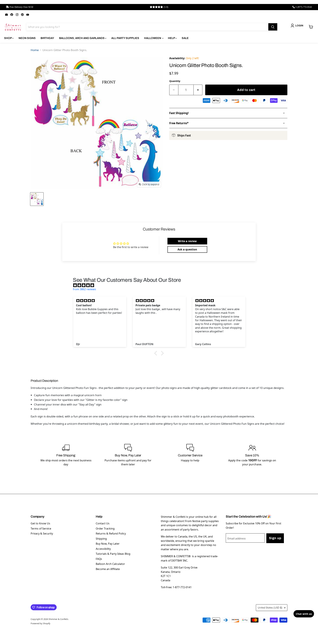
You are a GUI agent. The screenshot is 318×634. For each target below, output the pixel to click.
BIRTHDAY (47, 38)
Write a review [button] (187, 241)
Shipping (101, 538)
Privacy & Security (42, 533)
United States (270, 607)
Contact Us (102, 523)
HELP (171, 38)
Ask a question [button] (187, 249)
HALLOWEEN (153, 38)
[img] (160, 285)
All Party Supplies (125, 38)
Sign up (275, 538)
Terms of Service (41, 528)
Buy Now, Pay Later (108, 543)
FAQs (99, 559)
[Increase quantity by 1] (198, 90)
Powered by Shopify (40, 623)
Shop (8, 38)
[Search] (272, 27)
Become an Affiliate (108, 569)
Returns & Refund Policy (111, 533)
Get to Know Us (40, 523)
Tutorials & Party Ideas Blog (113, 554)
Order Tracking (105, 528)
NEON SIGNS (27, 38)
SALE (185, 38)
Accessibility (103, 549)
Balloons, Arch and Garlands (82, 38)
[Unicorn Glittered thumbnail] (36, 199)
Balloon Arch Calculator (110, 564)
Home (35, 50)
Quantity (174, 81)
